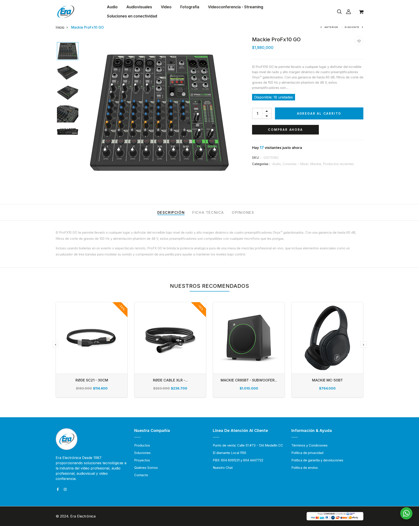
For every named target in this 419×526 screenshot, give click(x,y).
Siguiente (352, 27)
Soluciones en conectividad (132, 16)
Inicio (60, 27)
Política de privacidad (307, 453)
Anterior (331, 27)
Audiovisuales (139, 7)
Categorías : (261, 164)
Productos (142, 445)
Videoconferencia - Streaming (235, 7)
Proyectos (142, 460)
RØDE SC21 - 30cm (92, 380)
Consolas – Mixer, (296, 164)
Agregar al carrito (319, 113)
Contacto (141, 475)
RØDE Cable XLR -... (170, 380)
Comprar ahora (285, 129)
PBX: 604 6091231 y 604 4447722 (238, 460)
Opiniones (243, 212)
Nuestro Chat (223, 468)
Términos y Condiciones (309, 445)
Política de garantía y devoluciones (317, 460)
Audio (112, 7)
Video (166, 7)
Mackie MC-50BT (327, 380)
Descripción (171, 212)
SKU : (256, 157)
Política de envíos (304, 468)
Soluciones (142, 453)
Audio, (277, 164)
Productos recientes (338, 164)
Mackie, (316, 164)
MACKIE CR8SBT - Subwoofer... (249, 380)
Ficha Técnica (208, 212)
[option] (68, 51)
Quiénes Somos (146, 468)
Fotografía (189, 7)
